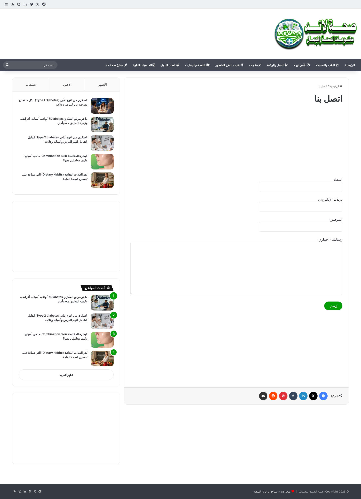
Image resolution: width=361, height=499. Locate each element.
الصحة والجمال (196, 65)
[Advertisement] (120, 22)
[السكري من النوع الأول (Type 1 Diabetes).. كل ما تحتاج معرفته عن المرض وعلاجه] (102, 106)
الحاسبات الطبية (143, 65)
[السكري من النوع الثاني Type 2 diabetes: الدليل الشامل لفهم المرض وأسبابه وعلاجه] (102, 143)
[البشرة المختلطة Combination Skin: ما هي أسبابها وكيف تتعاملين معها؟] (102, 161)
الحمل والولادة (276, 65)
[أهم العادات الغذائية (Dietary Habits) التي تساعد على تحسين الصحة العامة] (102, 180)
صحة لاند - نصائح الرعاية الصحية (272, 491)
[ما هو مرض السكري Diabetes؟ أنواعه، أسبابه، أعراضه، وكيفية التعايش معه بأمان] (102, 124)
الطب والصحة (327, 65)
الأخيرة (66, 85)
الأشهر (102, 85)
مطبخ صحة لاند (114, 65)
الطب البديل (168, 65)
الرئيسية (350, 65)
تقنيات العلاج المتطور (228, 65)
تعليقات (31, 85)
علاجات (253, 65)
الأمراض (301, 65)
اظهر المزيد (66, 375)
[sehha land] (316, 33)
